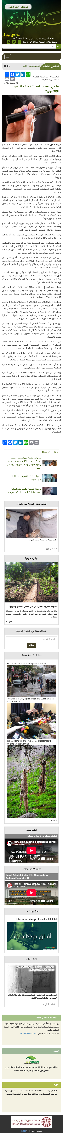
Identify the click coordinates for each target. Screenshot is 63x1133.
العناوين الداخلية (50, 79)
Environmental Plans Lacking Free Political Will (27, 663)
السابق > (53, 548)
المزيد (9, 621)
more (53, 820)
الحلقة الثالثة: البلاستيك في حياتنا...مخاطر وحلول (36, 919)
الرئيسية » (54, 76)
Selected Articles (31, 655)
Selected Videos (31, 869)
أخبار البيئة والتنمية (41, 76)
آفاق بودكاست (31, 911)
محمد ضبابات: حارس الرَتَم (34, 66)
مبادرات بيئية (31, 558)
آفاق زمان (32, 959)
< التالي (46, 549)
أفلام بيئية (31, 830)
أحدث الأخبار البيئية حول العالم (31, 504)
